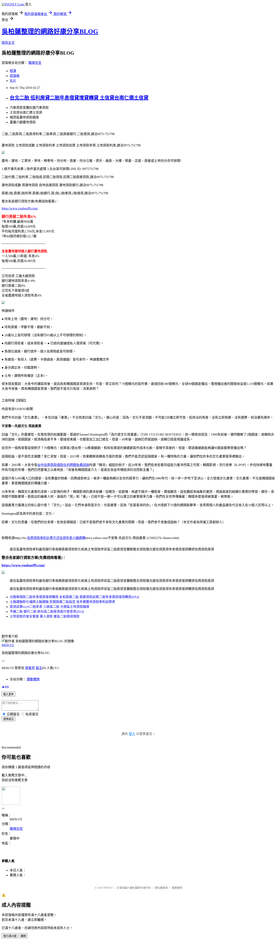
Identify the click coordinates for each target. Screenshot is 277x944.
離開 (23, 936)
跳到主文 (8, 42)
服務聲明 (177, 887)
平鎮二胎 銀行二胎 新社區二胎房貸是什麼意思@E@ (47, 611)
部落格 (14, 75)
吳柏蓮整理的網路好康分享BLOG (50, 31)
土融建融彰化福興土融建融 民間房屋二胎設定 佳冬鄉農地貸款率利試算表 (62, 602)
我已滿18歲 (10, 936)
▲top (5, 686)
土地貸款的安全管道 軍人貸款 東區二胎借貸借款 (44, 616)
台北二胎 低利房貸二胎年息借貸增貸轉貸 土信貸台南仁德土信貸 (79, 97)
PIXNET (108, 887)
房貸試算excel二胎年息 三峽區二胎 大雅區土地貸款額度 (49, 606)
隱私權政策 (161, 887)
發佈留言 (8, 719)
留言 (39, 668)
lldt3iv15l (8, 645)
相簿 (13, 71)
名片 (13, 80)
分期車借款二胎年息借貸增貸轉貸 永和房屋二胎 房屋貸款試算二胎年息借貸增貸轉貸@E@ (75, 597)
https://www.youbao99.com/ (20, 208)
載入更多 (8, 694)
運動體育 (33, 679)
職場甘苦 (34, 62)
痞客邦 (30, 668)
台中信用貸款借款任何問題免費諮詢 (63, 465)
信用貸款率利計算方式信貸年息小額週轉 (56, 538)
